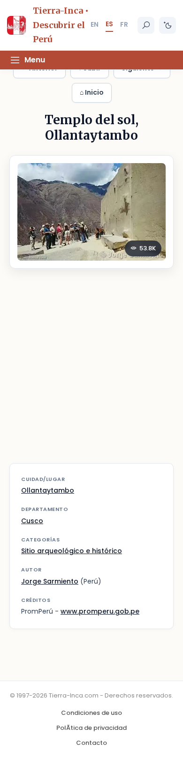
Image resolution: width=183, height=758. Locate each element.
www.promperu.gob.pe (100, 611)
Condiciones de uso (91, 712)
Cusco (32, 520)
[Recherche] (145, 25)
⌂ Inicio (92, 92)
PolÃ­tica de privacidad (91, 727)
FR (124, 24)
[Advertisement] (91, 371)
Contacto (91, 742)
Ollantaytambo (47, 490)
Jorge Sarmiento (49, 581)
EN (95, 24)
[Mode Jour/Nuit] (167, 25)
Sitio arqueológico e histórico (71, 550)
